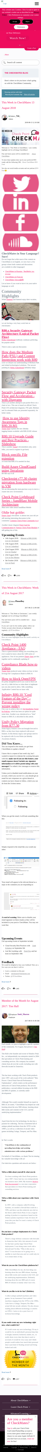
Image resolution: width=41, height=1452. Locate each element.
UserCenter (21, 1450)
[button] (14, 21)
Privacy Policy (24, 1447)
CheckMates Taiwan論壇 (14, 280)
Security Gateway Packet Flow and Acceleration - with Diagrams (19, 395)
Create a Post (31, 48)
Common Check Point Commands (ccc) (24, 521)
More (7, 55)
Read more (6, 569)
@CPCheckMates (14, 630)
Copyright (14, 1447)
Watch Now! (18, 38)
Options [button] (36, 55)
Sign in (9, 1428)
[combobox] (20, 62)
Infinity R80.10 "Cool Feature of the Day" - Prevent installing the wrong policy (17, 700)
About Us (33, 1447)
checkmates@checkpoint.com (20, 974)
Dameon (9, 299)
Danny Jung (6, 516)
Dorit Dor (27, 951)
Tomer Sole (6, 429)
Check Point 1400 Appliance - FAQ (14, 646)
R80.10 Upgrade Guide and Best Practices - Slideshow (18, 440)
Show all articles (29, 94)
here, (23, 776)
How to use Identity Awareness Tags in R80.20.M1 (16, 421)
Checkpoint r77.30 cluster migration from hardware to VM (19, 482)
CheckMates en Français (14, 277)
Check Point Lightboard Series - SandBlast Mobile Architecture (19, 500)
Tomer (15, 447)
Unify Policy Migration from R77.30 (18, 723)
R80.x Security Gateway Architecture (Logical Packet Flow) (20, 334)
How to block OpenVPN (19, 679)
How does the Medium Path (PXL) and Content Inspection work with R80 (19, 355)
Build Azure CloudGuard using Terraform (19, 468)
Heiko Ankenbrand (8, 340)
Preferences (21, 27)
